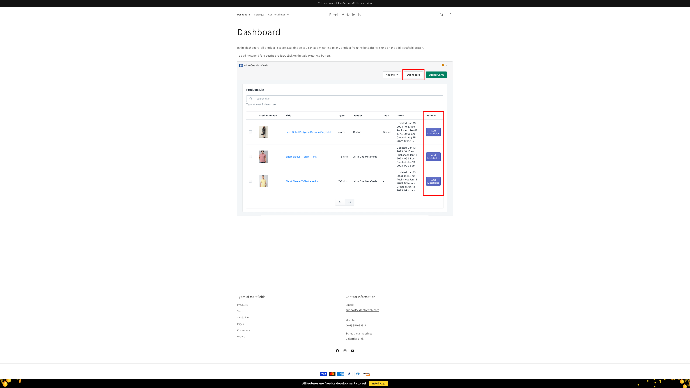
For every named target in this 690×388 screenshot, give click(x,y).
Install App (378, 383)
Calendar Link (355, 339)
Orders (241, 336)
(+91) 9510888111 (357, 325)
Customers (243, 330)
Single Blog (243, 317)
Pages (240, 323)
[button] (278, 14)
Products (242, 304)
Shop (240, 311)
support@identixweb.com (362, 310)
